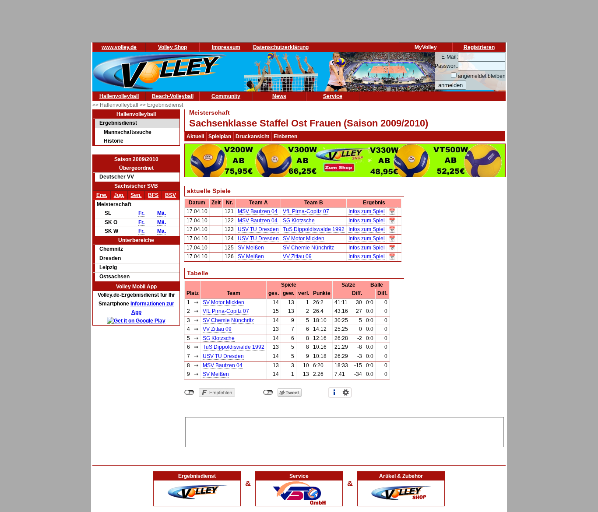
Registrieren (479, 47)
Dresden (110, 258)
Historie (113, 141)
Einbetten (285, 136)
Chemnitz (111, 249)
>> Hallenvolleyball (116, 105)
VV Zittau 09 (297, 256)
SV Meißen (251, 248)
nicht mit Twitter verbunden (268, 392)
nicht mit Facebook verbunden (189, 392)
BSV (170, 195)
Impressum (226, 47)
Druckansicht (252, 136)
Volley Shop (172, 47)
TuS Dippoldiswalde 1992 (314, 229)
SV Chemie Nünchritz (308, 248)
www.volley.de (119, 47)
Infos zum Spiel (366, 211)
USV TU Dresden (258, 229)
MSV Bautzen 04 (258, 211)
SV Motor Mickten (303, 238)
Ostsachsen (114, 277)
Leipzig (108, 267)
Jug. (119, 195)
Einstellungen (346, 392)
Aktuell (195, 136)
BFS (153, 195)
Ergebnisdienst (118, 123)
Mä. (161, 213)
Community (225, 96)
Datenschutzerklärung (281, 47)
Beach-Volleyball (172, 96)
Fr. (141, 213)
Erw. (101, 195)
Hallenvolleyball (119, 96)
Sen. (135, 195)
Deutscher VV (116, 177)
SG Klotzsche (299, 220)
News (279, 96)
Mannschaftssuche (127, 132)
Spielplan (219, 136)
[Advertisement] (344, 430)
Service (332, 96)
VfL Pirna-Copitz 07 (306, 211)
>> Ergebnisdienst (161, 105)
